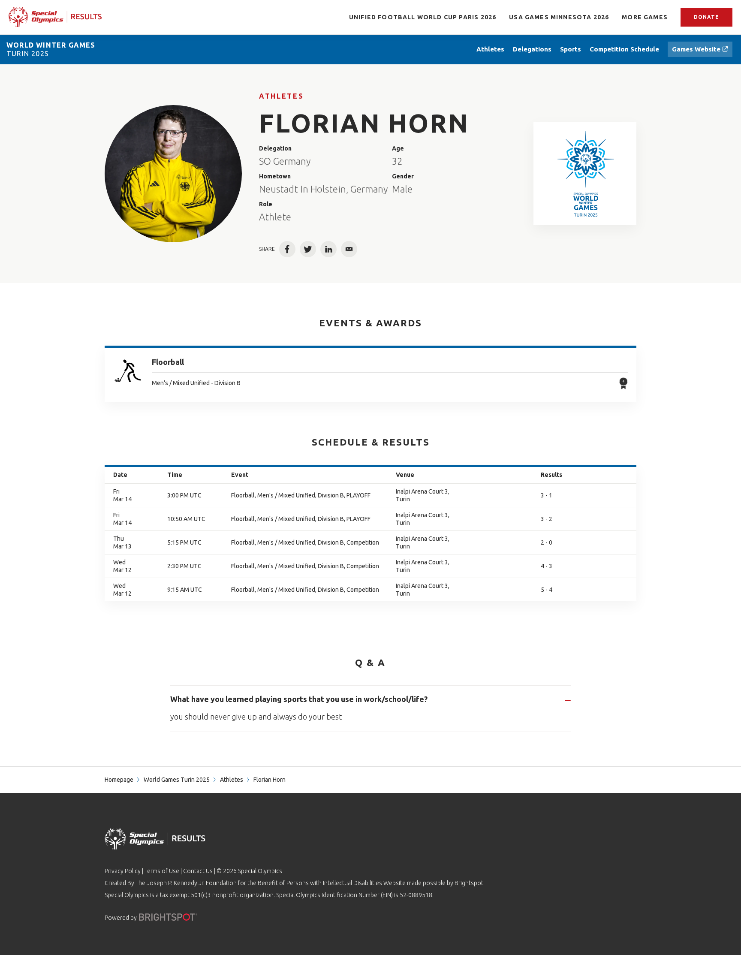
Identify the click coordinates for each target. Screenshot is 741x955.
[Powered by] (168, 917)
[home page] (55, 17)
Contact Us (198, 871)
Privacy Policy (123, 871)
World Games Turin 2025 (177, 779)
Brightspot (469, 883)
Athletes (281, 96)
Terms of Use (162, 871)
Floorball (168, 362)
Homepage (119, 779)
